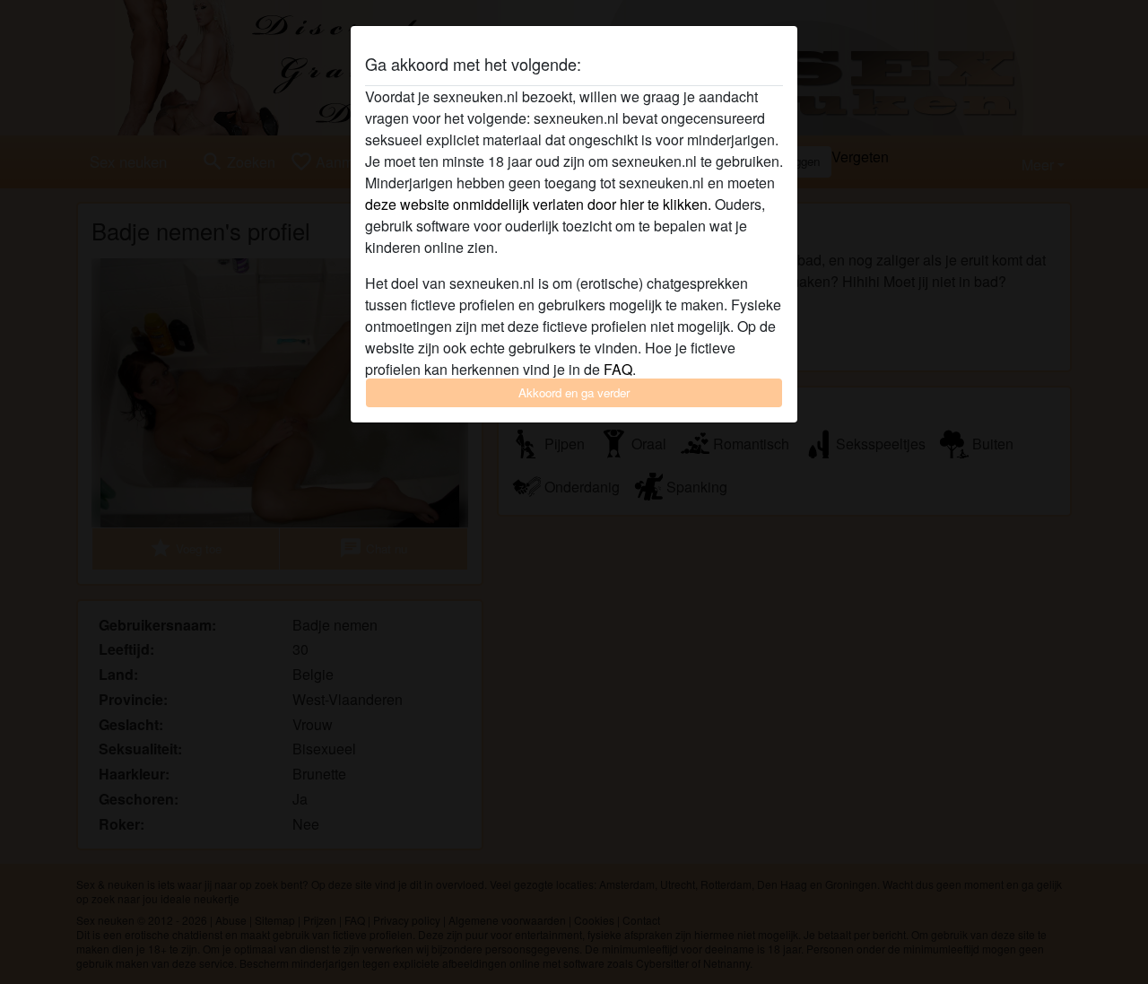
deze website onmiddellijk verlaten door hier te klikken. (538, 204)
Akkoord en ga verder (574, 392)
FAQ (618, 369)
